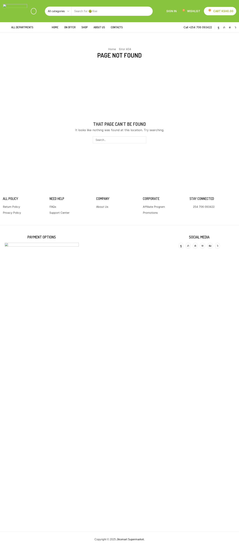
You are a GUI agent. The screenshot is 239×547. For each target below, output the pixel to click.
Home (112, 49)
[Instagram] (230, 27)
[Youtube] (210, 246)
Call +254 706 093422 (198, 27)
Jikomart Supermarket (130, 539)
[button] (33, 11)
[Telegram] (235, 27)
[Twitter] (224, 27)
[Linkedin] (202, 246)
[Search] (148, 11)
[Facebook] (218, 27)
